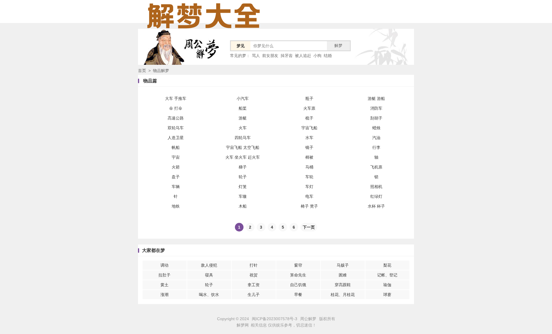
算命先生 (298, 275)
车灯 (309, 186)
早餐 (298, 294)
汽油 (376, 137)
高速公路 (176, 118)
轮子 (243, 176)
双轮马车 (176, 128)
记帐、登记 (387, 275)
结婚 (328, 55)
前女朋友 (270, 55)
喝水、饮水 (209, 294)
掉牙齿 (287, 55)
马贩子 (343, 265)
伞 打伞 (175, 108)
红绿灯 (376, 196)
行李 (376, 147)
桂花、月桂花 (343, 294)
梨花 (387, 265)
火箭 (176, 167)
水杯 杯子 (376, 206)
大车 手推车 (175, 98)
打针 (254, 265)
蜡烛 (376, 128)
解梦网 (243, 325)
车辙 (243, 196)
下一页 (309, 227)
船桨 (243, 108)
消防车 (376, 108)
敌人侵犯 (209, 265)
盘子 (176, 176)
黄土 (164, 284)
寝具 (209, 275)
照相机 (376, 186)
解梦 (338, 45)
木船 (243, 206)
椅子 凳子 (309, 206)
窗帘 (298, 265)
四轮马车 (243, 137)
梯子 (243, 167)
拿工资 (254, 284)
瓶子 (309, 98)
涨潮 (164, 294)
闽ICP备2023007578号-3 (274, 318)
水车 (309, 137)
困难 (343, 275)
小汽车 (243, 98)
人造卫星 (176, 137)
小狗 (317, 55)
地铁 (176, 206)
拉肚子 (164, 275)
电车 (309, 196)
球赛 (387, 294)
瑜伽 (387, 284)
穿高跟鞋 (343, 284)
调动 (164, 265)
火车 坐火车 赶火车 (242, 157)
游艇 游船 (376, 98)
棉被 (309, 157)
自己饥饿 (298, 284)
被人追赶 (303, 55)
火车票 (309, 108)
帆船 (176, 147)
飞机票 (376, 167)
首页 (142, 70)
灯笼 (243, 186)
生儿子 (254, 294)
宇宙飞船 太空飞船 (242, 147)
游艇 (243, 118)
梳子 (309, 118)
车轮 (309, 176)
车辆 (176, 186)
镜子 (309, 147)
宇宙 (176, 157)
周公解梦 (308, 318)
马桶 (309, 167)
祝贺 (254, 275)
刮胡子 (376, 118)
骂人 (256, 55)
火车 (243, 128)
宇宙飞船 (309, 128)
